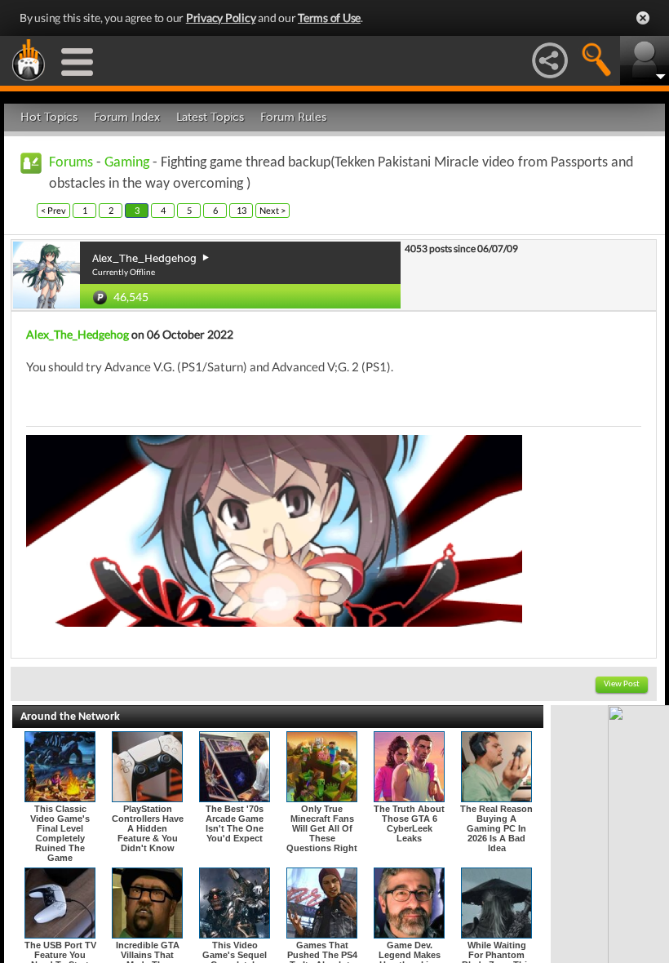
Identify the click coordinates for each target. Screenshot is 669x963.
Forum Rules (293, 117)
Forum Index (127, 117)
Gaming (126, 163)
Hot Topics (49, 117)
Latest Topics (210, 117)
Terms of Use (329, 17)
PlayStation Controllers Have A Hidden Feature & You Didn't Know (148, 828)
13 (241, 210)
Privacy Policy (221, 17)
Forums (71, 163)
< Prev (53, 210)
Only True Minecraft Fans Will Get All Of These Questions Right (321, 828)
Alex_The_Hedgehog (77, 334)
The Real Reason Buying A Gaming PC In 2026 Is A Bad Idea (496, 828)
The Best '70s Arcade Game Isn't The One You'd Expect (235, 823)
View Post (622, 684)
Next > (272, 210)
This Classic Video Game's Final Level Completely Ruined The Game (60, 833)
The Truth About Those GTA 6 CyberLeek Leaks (409, 823)
